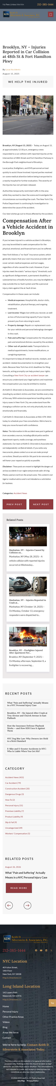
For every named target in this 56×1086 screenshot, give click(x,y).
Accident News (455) (14, 777)
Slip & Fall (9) (11, 822)
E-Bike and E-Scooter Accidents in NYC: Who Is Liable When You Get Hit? (26, 750)
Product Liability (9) (14, 816)
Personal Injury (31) (14, 805)
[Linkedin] (46, 950)
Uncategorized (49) (13, 828)
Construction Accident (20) (17, 788)
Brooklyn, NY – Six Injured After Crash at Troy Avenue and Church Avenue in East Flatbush (27, 715)
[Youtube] (41, 950)
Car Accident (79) (13, 783)
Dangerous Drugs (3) (14, 794)
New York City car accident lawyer (29, 375)
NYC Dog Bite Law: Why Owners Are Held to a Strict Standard (27, 739)
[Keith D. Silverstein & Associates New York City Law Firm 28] (51, 950)
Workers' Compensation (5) (17, 833)
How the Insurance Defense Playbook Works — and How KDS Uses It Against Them (26, 728)
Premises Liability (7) (14, 811)
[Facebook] (36, 950)
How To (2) (10, 799)
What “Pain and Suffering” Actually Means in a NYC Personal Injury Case (27, 704)
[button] (9, 905)
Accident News (20, 493)
